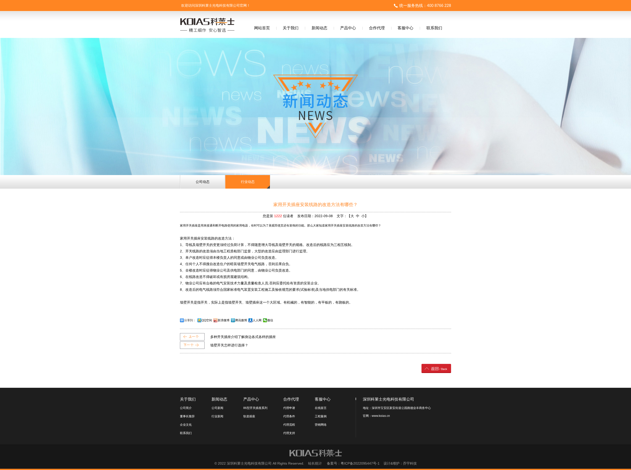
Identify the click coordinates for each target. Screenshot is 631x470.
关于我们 (290, 28)
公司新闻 (217, 408)
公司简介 (186, 408)
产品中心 (348, 28)
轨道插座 (249, 416)
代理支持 (289, 433)
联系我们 (434, 28)
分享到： (190, 320)
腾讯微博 (241, 320)
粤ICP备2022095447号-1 (360, 463)
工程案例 (321, 416)
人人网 (257, 320)
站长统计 (315, 463)
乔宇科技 (410, 463)
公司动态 (203, 182)
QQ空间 (207, 320)
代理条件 (289, 416)
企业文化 (186, 424)
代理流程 (289, 424)
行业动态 (248, 182)
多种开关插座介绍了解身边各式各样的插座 (243, 337)
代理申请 (289, 408)
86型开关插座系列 (255, 408)
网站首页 (262, 28)
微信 (270, 320)
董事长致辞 (187, 416)
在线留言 (321, 408)
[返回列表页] (436, 372)
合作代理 (377, 28)
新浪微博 (223, 320)
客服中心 (405, 28)
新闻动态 (319, 28)
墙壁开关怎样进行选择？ (229, 345)
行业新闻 (217, 416)
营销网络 (321, 424)
